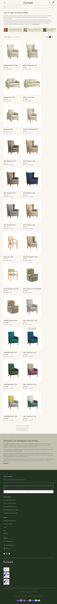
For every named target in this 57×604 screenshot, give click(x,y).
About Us (6, 533)
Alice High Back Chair (10, 161)
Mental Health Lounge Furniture (11, 513)
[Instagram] (6, 554)
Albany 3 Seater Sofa (28, 97)
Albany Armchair (8, 129)
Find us (7, 548)
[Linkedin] (9, 554)
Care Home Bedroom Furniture (10, 506)
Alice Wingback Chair (29, 161)
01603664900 (9, 541)
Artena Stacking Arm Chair (11, 289)
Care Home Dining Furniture (10, 503)
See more (6, 463)
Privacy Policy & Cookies (24, 591)
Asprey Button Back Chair (30, 320)
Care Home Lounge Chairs (9, 500)
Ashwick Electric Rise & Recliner (32, 289)
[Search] (5, 7)
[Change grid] (50, 37)
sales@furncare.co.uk (10, 545)
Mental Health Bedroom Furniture (11, 509)
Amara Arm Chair (8, 257)
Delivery (5, 527)
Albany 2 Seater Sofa (9, 97)
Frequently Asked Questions (10, 520)
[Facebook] (4, 554)
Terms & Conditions (34, 591)
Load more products (22, 429)
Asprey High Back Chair (10, 352)
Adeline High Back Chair (10, 65)
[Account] (49, 3)
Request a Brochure (8, 524)
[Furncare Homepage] (28, 3)
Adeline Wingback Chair (29, 65)
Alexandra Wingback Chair (30, 129)
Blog (5, 530)
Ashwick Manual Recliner (11, 320)
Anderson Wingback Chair (30, 257)
